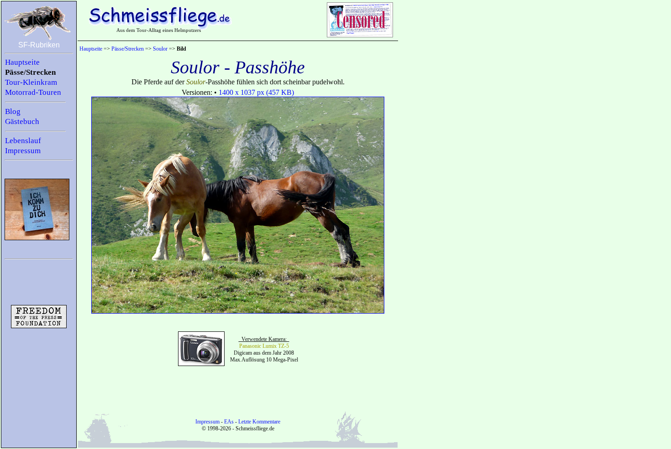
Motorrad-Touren (33, 92)
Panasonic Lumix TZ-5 (264, 346)
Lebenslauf (23, 140)
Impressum (23, 150)
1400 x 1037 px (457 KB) (256, 92)
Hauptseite (22, 62)
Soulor (160, 49)
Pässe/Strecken (30, 72)
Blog (13, 111)
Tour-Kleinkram (31, 82)
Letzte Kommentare (259, 421)
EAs (229, 421)
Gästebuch (22, 121)
